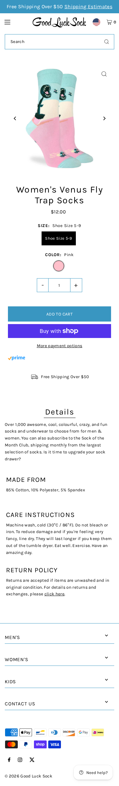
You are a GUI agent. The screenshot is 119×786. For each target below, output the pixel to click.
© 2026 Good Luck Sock (28, 776)
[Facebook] (9, 760)
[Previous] (15, 118)
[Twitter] (32, 760)
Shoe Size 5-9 (58, 238)
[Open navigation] (15, 21)
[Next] (104, 118)
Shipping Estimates (88, 6)
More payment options (60, 345)
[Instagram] (20, 760)
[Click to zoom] (104, 74)
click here (54, 594)
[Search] (106, 41)
